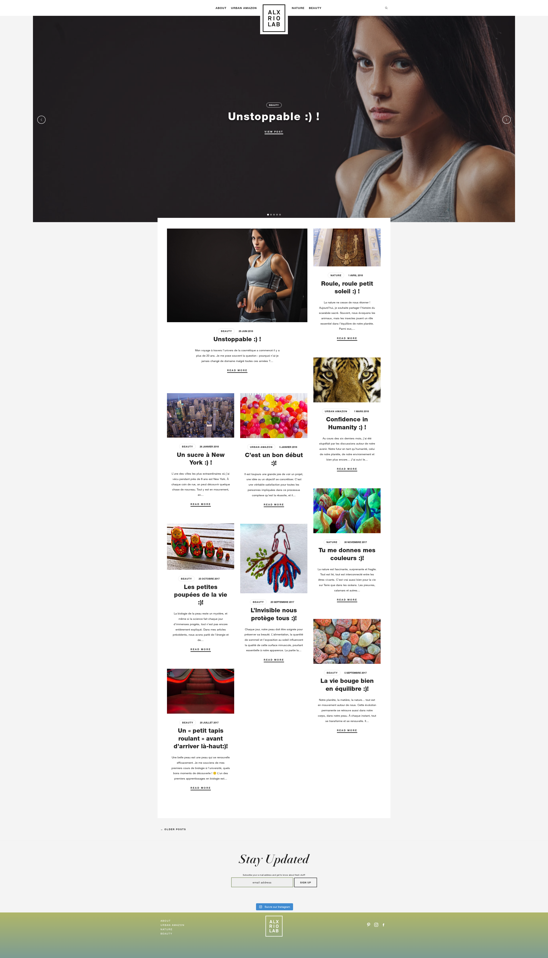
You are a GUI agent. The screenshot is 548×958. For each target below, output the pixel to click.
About (221, 8)
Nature (298, 8)
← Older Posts (173, 829)
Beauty (315, 8)
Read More (237, 370)
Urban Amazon (244, 8)
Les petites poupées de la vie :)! (200, 594)
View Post (274, 131)
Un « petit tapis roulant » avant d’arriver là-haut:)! (201, 738)
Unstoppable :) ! (274, 116)
